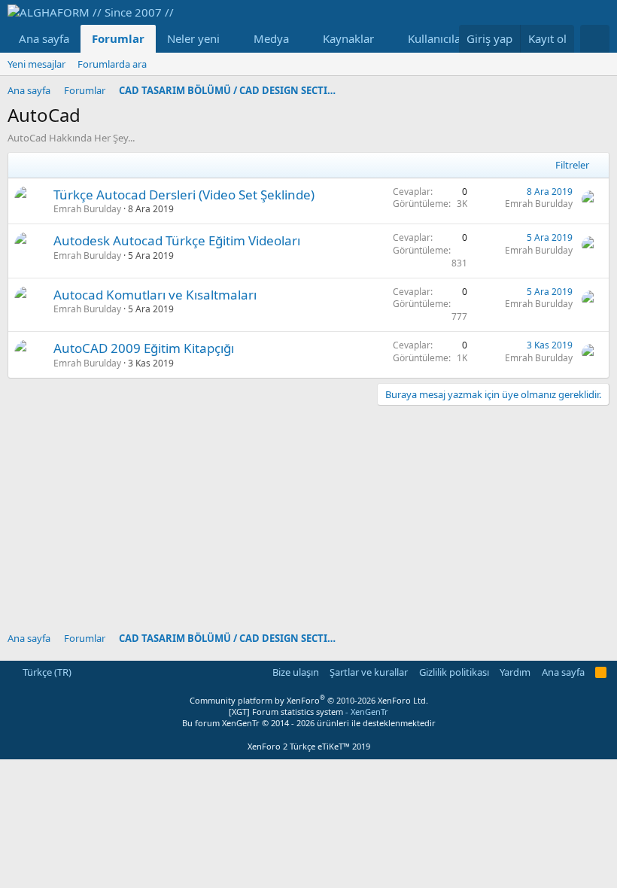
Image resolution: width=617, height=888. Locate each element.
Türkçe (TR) (45, 672)
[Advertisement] (308, 511)
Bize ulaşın (295, 672)
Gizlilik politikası (454, 672)
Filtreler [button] (572, 165)
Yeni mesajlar (36, 64)
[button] (231, 39)
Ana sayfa (44, 38)
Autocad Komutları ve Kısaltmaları (155, 294)
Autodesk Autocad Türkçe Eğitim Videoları (176, 240)
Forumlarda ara (112, 64)
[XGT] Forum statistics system (308, 711)
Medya (271, 38)
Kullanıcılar (436, 38)
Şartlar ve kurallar (369, 672)
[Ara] (594, 39)
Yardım (515, 672)
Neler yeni (193, 38)
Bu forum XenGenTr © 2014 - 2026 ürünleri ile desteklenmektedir (309, 722)
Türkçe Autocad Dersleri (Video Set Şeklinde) (184, 194)
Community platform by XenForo (309, 700)
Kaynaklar (348, 38)
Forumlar (118, 38)
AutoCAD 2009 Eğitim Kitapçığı (143, 348)
